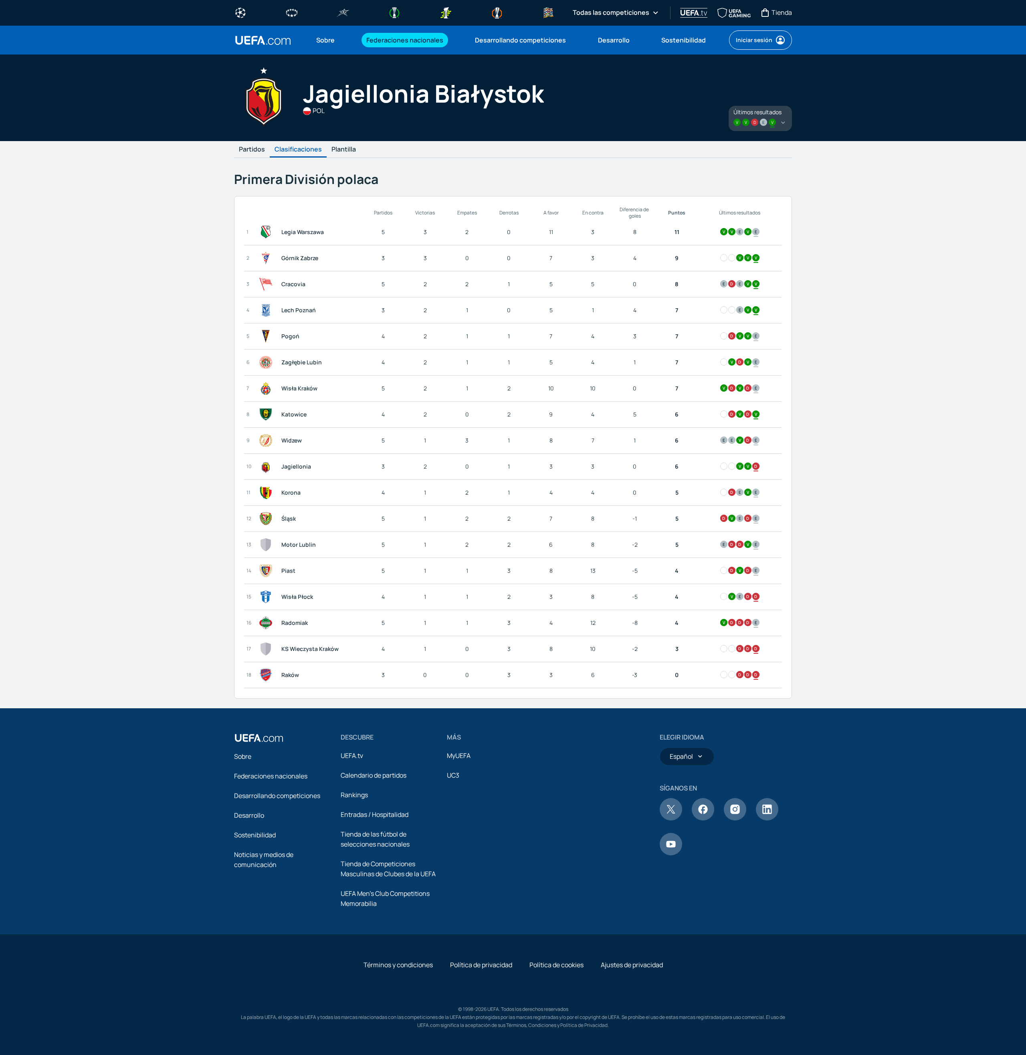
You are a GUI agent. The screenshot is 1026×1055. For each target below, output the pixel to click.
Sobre (242, 756)
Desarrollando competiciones (277, 795)
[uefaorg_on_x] (671, 818)
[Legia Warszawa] (267, 232)
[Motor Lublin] (267, 544)
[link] (325, 40)
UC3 (453, 775)
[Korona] (267, 492)
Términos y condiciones (398, 964)
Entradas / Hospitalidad (374, 814)
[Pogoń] (267, 336)
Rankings (354, 794)
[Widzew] (267, 440)
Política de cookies (556, 964)
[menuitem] (331, 40)
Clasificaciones (298, 149)
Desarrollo (249, 815)
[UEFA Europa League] (497, 12)
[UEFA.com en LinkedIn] (767, 818)
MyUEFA (459, 755)
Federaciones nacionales (270, 776)
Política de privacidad (481, 964)
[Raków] (267, 675)
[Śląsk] (267, 518)
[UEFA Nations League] (548, 12)
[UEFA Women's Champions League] (291, 12)
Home (263, 40)
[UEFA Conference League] (394, 12)
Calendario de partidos (373, 775)
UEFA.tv (352, 755)
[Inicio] (259, 738)
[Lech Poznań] (267, 310)
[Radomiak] (267, 622)
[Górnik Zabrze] (267, 258)
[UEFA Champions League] (240, 12)
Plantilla (343, 149)
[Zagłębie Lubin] (267, 362)
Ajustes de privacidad (632, 964)
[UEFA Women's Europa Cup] (445, 12)
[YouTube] (671, 853)
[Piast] (267, 570)
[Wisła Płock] (267, 596)
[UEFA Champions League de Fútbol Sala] (343, 12)
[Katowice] (267, 414)
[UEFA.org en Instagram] (735, 818)
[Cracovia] (267, 284)
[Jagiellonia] (267, 466)
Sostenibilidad (255, 835)
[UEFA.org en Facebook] (703, 818)
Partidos (252, 149)
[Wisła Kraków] (267, 388)
